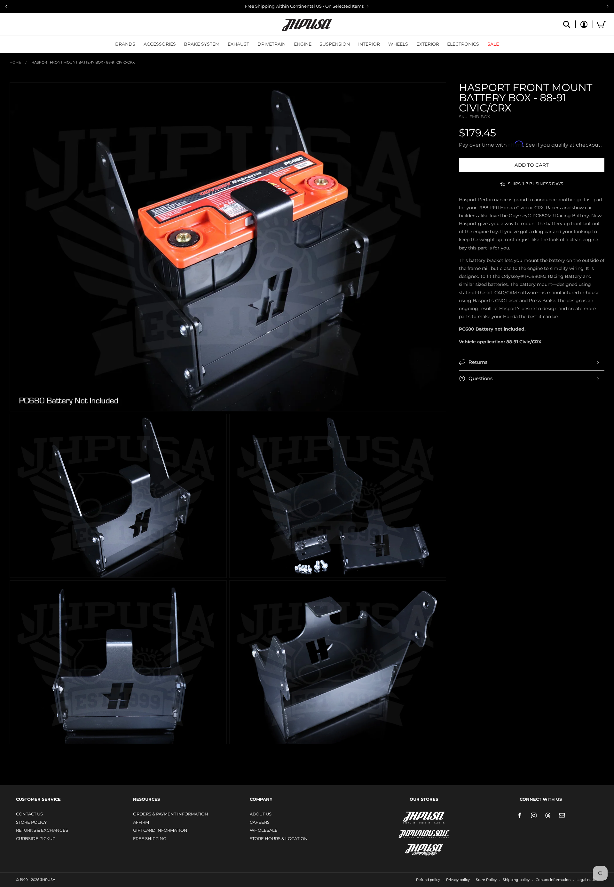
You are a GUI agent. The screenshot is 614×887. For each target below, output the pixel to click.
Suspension (334, 44)
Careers (260, 822)
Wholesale (264, 830)
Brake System (201, 44)
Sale (493, 44)
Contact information (553, 879)
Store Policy (31, 822)
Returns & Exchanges (42, 830)
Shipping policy (516, 879)
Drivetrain (271, 44)
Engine (302, 44)
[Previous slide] (6, 6)
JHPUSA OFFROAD (415, 848)
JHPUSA (407, 817)
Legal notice (587, 879)
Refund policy (428, 879)
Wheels (398, 44)
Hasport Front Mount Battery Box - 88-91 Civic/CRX (83, 62)
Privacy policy (458, 879)
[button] (125, 44)
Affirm (141, 822)
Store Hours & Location (279, 838)
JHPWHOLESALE (410, 830)
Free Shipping (149, 838)
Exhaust (238, 44)
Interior (369, 44)
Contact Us (29, 813)
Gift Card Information (160, 830)
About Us (261, 813)
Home (15, 62)
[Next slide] (607, 6)
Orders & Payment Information (170, 813)
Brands (125, 44)
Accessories (160, 44)
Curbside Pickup (35, 838)
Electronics (463, 44)
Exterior (427, 44)
